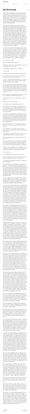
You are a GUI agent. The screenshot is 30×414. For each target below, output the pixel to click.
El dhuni (4, 411)
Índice (28, 9)
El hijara (25, 411)
